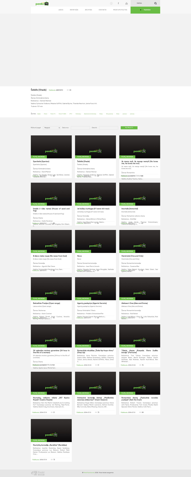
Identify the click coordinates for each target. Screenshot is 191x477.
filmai (117, 114)
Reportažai (74, 10)
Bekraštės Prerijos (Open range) (46, 303)
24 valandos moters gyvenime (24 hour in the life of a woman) (51, 352)
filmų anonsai (109, 114)
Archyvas (88, 10)
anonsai (125, 114)
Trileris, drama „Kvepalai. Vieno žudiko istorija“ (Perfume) (139, 352)
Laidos (60, 10)
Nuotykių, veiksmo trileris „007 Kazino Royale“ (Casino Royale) (51, 399)
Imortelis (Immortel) (129, 209)
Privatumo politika (120, 10)
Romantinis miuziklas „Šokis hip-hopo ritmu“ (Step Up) (95, 352)
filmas (101, 114)
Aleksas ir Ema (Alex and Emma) (134, 303)
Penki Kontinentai (89, 472)
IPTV (71, 114)
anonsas (132, 114)
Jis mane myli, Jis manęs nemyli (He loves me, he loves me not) (139, 163)
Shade (39, 114)
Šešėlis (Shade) (83, 162)
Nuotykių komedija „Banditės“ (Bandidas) (50, 445)
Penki (45, 114)
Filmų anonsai (39, 157)
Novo (79, 256)
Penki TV (53, 114)
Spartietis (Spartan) (41, 162)
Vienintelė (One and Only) (132, 256)
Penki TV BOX (62, 114)
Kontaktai (102, 10)
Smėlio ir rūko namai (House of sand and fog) (51, 210)
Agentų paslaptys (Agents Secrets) (92, 303)
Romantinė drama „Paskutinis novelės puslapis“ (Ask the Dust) (139, 399)
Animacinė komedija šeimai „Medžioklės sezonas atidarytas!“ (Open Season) (95, 399)
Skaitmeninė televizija (90, 114)
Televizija (78, 114)
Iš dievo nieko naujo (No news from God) (50, 256)
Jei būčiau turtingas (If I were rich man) (93, 209)
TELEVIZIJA (147, 10)
